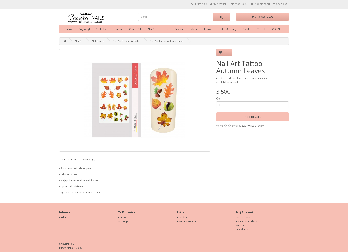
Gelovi (69, 29)
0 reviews (240, 125)
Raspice (179, 29)
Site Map (123, 221)
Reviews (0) (89, 159)
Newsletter (242, 229)
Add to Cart (253, 117)
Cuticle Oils (135, 29)
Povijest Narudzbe (246, 221)
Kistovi (208, 29)
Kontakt (122, 217)
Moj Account (243, 217)
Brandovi (182, 217)
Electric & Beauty (227, 29)
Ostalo (246, 29)
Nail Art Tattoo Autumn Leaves (167, 41)
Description (69, 159)
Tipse (166, 29)
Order (62, 217)
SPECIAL (275, 29)
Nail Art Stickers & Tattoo (127, 41)
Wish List (241, 225)
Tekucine (118, 29)
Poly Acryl (84, 29)
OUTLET (260, 29)
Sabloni (194, 29)
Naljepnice (98, 41)
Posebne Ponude (187, 221)
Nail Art (152, 29)
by (72, 244)
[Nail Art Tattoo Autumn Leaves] (134, 100)
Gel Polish (101, 29)
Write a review (256, 125)
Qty (218, 98)
